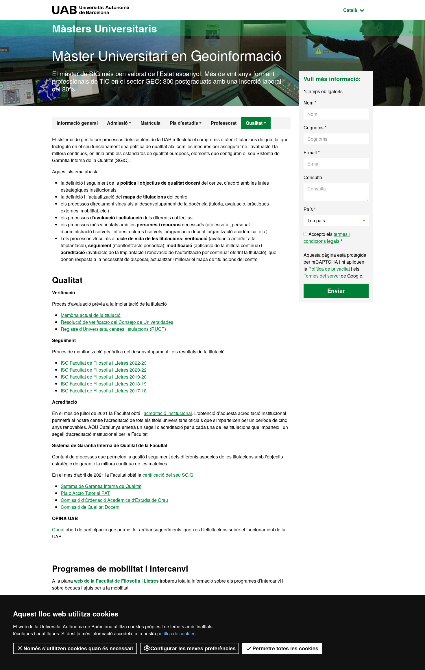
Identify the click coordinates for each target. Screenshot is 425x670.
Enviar (336, 290)
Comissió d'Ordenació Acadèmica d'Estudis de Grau (114, 500)
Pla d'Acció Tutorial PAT (85, 493)
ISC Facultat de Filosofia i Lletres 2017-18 (104, 390)
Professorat (223, 123)
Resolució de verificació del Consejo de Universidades (117, 322)
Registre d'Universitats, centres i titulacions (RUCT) (113, 329)
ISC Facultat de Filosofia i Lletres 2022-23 (104, 362)
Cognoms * (315, 127)
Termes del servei (322, 275)
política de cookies (176, 633)
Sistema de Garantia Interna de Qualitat (101, 486)
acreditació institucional (168, 413)
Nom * (310, 102)
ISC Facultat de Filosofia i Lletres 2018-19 (104, 383)
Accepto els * (327, 237)
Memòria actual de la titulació (91, 315)
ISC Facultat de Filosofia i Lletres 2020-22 (104, 369)
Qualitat (254, 123)
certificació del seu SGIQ (168, 474)
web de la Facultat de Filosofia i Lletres (116, 580)
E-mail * (312, 152)
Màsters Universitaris (104, 28)
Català (358, 9)
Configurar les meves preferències (193, 648)
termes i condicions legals (327, 237)
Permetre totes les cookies (285, 648)
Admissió (117, 123)
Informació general (77, 123)
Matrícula (150, 123)
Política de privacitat (329, 268)
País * (310, 209)
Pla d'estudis (184, 123)
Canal (58, 529)
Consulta (313, 177)
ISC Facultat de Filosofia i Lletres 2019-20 (104, 376)
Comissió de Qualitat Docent (90, 507)
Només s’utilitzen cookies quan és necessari (78, 648)
